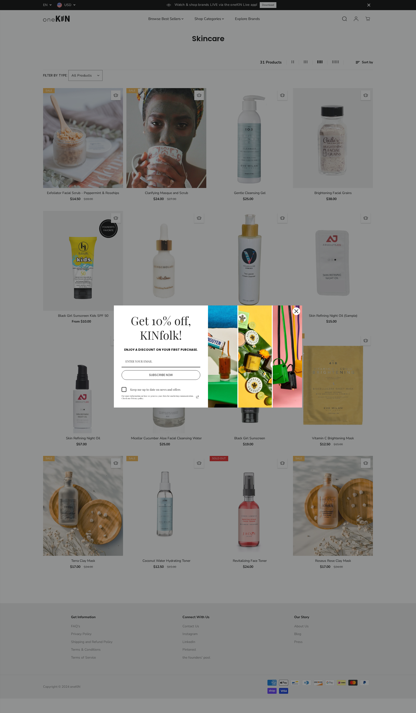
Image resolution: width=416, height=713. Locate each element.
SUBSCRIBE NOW (161, 375)
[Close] (296, 311)
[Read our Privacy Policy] (197, 397)
